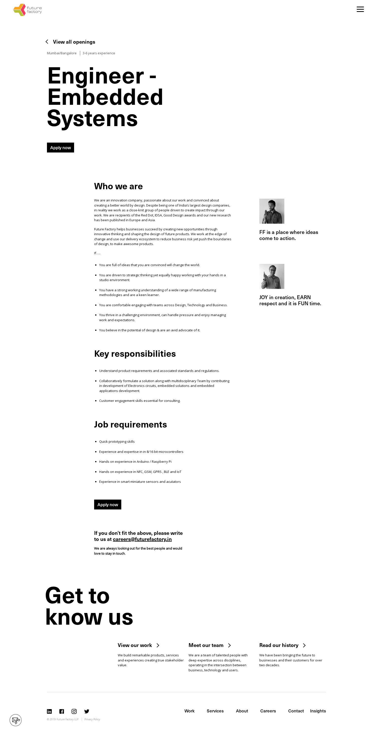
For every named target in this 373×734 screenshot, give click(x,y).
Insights (318, 710)
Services (215, 710)
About (242, 710)
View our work (135, 645)
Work (189, 710)
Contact (296, 710)
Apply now (60, 147)
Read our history (278, 645)
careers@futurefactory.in (142, 539)
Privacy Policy (92, 719)
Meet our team (206, 645)
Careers (268, 710)
